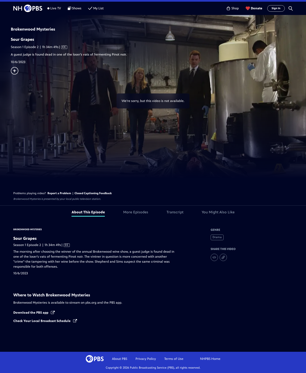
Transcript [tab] (175, 212)
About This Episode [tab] (88, 212)
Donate (256, 8)
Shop (235, 8)
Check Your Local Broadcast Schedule (42, 321)
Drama (217, 237)
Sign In (276, 8)
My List (98, 8)
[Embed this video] (214, 257)
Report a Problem (59, 193)
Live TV (55, 8)
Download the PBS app (31, 313)
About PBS (119, 359)
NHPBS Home (210, 359)
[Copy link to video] (223, 257)
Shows (76, 8)
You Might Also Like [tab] (218, 212)
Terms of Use (173, 359)
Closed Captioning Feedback (93, 193)
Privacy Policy (146, 359)
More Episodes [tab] (135, 212)
